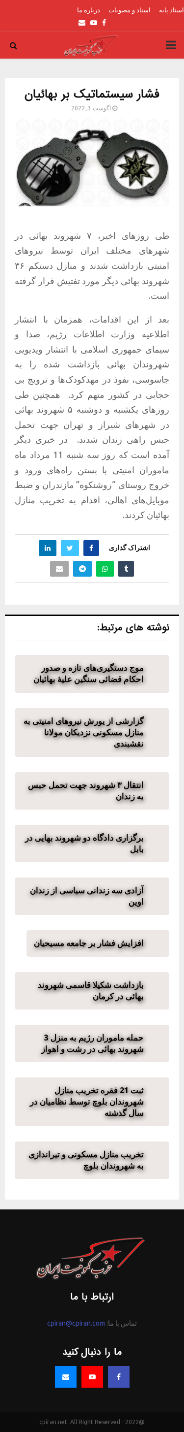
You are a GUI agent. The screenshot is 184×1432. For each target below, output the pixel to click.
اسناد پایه (171, 9)
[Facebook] (119, 1377)
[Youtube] (92, 1377)
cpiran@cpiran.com (76, 1323)
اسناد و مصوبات (129, 9)
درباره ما (88, 9)
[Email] (66, 1377)
